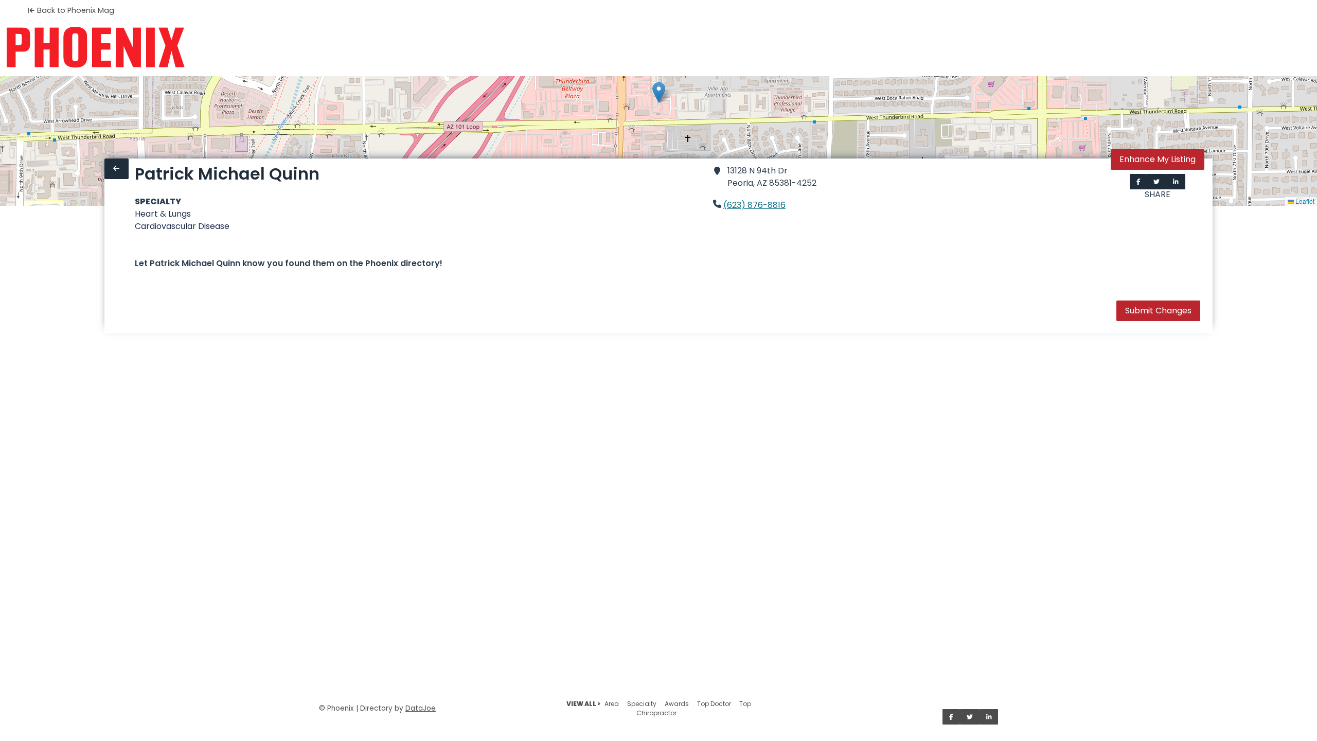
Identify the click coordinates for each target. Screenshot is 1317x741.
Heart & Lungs (163, 214)
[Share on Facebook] (1138, 181)
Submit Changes (1158, 310)
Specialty (641, 703)
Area (611, 703)
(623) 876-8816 (754, 205)
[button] (658, 92)
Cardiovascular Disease (182, 226)
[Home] (95, 47)
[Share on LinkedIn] (1175, 181)
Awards (677, 703)
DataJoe (420, 708)
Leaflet (1304, 201)
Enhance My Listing (1157, 159)
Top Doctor (714, 703)
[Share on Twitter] (1156, 181)
